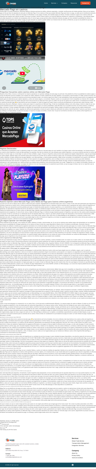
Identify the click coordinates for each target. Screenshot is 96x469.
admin (17, 420)
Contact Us (85, 3)
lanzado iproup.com (43, 407)
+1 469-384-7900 (9, 455)
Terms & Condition (77, 457)
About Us (74, 453)
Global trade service (78, 441)
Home (46, 3)
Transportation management (80, 443)
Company (64, 3)
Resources (74, 3)
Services (54, 3)
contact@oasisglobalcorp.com (13, 457)
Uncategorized (12, 422)
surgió (39, 97)
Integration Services (78, 445)
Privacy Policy (76, 455)
